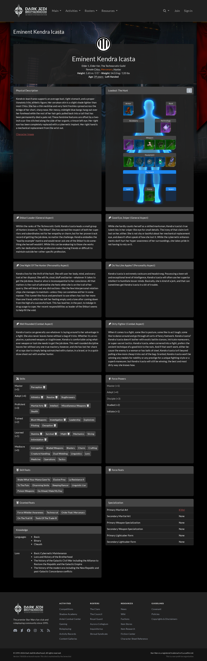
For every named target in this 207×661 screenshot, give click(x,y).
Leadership (74, 419)
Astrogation (37, 448)
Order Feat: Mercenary (73, 512)
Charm (81, 448)
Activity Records (67, 633)
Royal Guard (96, 619)
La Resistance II (76, 479)
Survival (50, 433)
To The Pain (23, 485)
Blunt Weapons (38, 419)
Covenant (156, 609)
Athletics (36, 397)
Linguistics (76, 453)
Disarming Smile (41, 485)
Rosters (90, 10)
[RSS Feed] (48, 630)
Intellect (54, 405)
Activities (71, 10)
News (123, 609)
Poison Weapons (25, 491)
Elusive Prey (59, 479)
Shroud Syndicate (99, 633)
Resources (108, 10)
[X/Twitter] (42, 630)
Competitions (66, 609)
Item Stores (126, 624)
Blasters (71, 448)
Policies (155, 614)
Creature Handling (40, 453)
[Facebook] (29, 630)
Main (55, 10)
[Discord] (15, 630)
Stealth (34, 411)
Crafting (92, 448)
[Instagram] (35, 630)
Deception (47, 425)
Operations (49, 459)
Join (177, 10)
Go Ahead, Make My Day (50, 491)
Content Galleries (68, 638)
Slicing (90, 433)
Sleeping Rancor (60, 485)
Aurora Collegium (99, 624)
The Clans (95, 609)
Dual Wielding (60, 453)
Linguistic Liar (79, 485)
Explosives (89, 419)
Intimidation (37, 439)
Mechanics (78, 433)
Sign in (188, 10)
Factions (125, 619)
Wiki (123, 614)
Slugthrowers (68, 397)
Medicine (35, 459)
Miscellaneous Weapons (74, 405)
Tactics (62, 459)
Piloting (35, 425)
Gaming (63, 624)
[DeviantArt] (22, 630)
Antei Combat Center (70, 619)
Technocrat (52, 512)
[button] (189, 90)
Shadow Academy (68, 614)
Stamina (35, 433)
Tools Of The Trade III (46, 518)
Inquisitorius (96, 628)
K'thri (182, 509)
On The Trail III (24, 518)
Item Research (128, 628)
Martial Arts (37, 405)
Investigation (56, 419)
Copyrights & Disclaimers (164, 619)
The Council (96, 614)
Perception (37, 387)
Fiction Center (128, 633)
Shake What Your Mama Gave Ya (33, 479)
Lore (87, 453)
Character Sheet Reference (134, 638)
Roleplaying (65, 628)
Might (64, 433)
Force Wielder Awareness (30, 512)
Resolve (51, 397)
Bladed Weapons (54, 448)
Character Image (25, 134)
